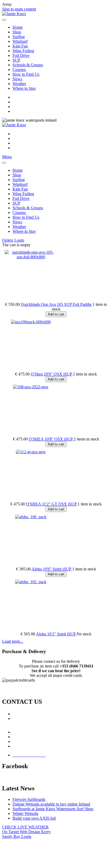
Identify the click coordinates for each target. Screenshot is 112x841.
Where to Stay (24, 88)
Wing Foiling (23, 51)
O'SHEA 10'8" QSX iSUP (51, 439)
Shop (17, 32)
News (17, 79)
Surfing (19, 36)
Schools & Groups (28, 65)
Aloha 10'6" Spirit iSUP (52, 569)
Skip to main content (19, 9)
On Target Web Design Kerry (26, 832)
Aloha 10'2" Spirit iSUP (56, 634)
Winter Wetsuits (25, 813)
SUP (16, 60)
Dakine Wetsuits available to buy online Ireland (51, 804)
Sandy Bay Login (16, 836)
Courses (19, 69)
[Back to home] (14, 13)
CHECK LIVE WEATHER (25, 827)
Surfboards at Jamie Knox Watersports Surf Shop (53, 809)
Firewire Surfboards (29, 799)
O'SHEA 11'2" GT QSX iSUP (52, 504)
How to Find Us (26, 74)
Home (18, 27)
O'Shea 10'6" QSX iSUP (52, 374)
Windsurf (20, 41)
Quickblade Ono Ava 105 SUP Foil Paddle (56, 304)
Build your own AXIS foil (34, 818)
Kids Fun (20, 46)
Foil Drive (21, 55)
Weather (19, 83)
